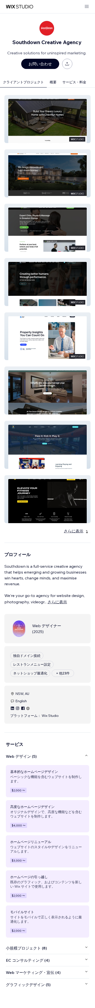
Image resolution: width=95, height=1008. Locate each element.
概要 (53, 82)
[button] (47, 119)
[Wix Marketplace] (19, 7)
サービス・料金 (74, 82)
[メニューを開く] (87, 6)
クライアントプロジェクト (23, 82)
